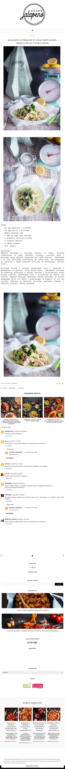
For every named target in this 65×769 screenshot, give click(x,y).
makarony (12, 388)
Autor (7, 464)
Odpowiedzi (10, 449)
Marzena (8, 495)
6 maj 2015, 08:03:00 (18, 483)
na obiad (21, 388)
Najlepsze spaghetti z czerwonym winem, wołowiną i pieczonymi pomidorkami (32, 631)
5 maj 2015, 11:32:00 (14, 441)
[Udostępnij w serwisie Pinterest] (63, 384)
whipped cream (10, 519)
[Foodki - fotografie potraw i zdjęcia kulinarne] (37, 688)
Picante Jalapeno (15, 452)
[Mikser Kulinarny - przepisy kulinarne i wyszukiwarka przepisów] (27, 688)
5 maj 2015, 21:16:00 (16, 464)
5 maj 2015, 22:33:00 (16, 473)
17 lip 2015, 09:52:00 (31, 452)
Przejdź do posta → (11, 741)
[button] (32, 31)
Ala (6, 441)
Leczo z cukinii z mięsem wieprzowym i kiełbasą (32, 610)
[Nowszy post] (1, 555)
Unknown (8, 483)
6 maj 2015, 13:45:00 (18, 495)
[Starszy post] (63, 555)
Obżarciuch (9, 431)
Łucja (7, 473)
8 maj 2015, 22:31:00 (22, 519)
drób (5, 388)
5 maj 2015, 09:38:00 (20, 431)
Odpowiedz (9, 436)
